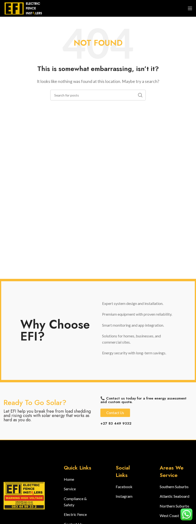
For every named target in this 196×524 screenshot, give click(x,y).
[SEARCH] (140, 95)
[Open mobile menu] (190, 8)
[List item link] (80, 479)
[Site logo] (25, 7)
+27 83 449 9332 (115, 423)
